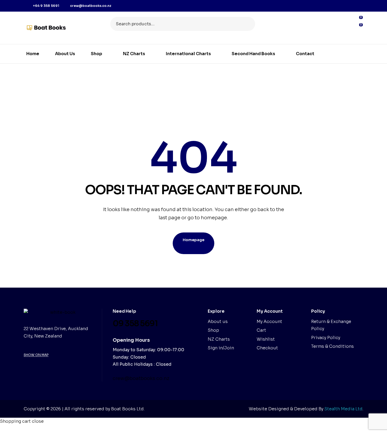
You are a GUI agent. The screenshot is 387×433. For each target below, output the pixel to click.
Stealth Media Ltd (343, 409)
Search (248, 24)
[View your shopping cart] (358, 35)
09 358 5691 (135, 323)
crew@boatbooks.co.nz (141, 378)
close (38, 421)
